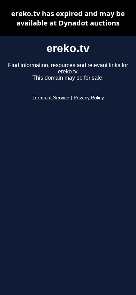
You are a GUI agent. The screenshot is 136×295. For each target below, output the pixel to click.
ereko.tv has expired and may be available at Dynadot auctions (68, 18)
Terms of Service (50, 97)
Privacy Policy (89, 97)
